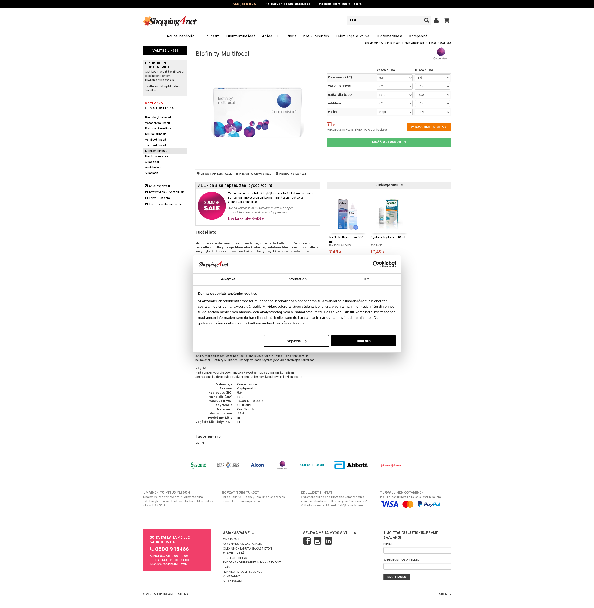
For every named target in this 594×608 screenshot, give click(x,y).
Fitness (290, 36)
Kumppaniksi (232, 577)
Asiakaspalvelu (159, 186)
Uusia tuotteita (159, 108)
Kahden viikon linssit (159, 129)
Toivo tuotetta (159, 198)
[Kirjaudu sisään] (436, 20)
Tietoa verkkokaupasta (165, 204)
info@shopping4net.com (168, 564)
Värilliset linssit (155, 140)
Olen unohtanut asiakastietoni (248, 549)
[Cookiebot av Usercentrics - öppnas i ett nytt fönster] (376, 264)
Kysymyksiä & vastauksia (166, 192)
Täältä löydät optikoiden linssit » (162, 88)
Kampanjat (418, 36)
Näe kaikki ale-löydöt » (246, 219)
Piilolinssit (210, 36)
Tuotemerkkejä (389, 36)
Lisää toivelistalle (216, 174)
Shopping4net (374, 43)
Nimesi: (388, 544)
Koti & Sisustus (316, 36)
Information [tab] (297, 279)
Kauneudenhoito (180, 36)
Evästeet (230, 567)
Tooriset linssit (155, 145)
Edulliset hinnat (236, 558)
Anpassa (294, 341)
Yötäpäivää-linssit (157, 123)
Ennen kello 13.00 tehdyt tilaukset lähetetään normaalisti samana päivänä (253, 497)
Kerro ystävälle (292, 174)
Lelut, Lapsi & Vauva (352, 36)
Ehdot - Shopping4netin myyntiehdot (252, 563)
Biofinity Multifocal (440, 43)
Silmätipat (152, 162)
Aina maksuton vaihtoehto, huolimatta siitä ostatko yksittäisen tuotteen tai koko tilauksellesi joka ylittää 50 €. (178, 499)
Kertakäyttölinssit (158, 118)
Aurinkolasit (153, 168)
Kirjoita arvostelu (255, 174)
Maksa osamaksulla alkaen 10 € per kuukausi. (358, 130)
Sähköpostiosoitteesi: (401, 560)
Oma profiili (232, 539)
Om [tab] (366, 279)
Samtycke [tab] (228, 279)
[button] (446, 20)
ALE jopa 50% (244, 4)
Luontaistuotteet (240, 36)
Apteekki (270, 36)
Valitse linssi (165, 51)
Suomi (444, 594)
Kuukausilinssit (155, 134)
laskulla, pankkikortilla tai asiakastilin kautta (410, 495)
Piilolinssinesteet (157, 156)
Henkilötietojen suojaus (242, 572)
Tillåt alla (363, 341)
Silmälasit (151, 173)
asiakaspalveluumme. (293, 252)
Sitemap (184, 594)
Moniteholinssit (414, 43)
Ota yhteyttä (233, 553)
